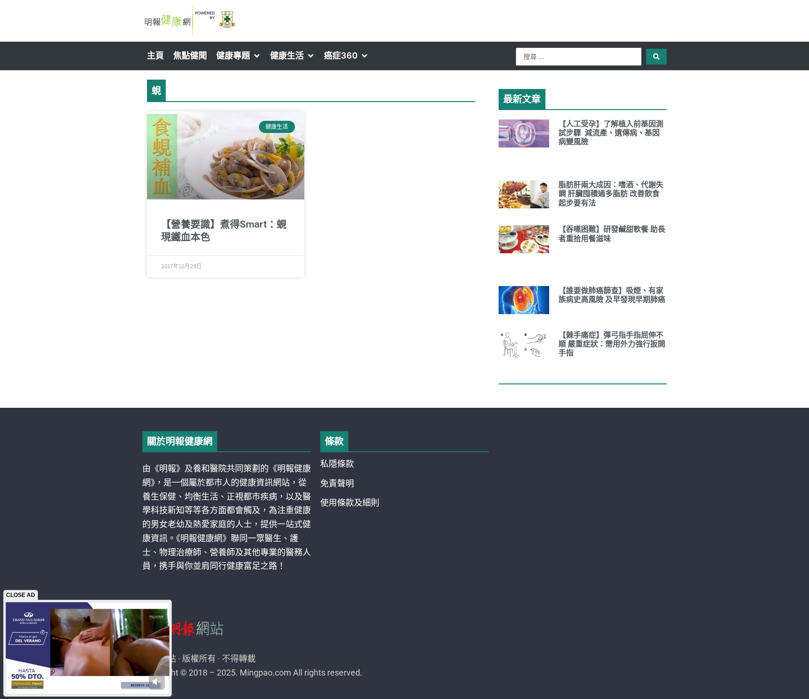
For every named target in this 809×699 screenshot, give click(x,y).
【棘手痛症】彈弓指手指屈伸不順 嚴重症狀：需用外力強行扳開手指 (612, 344)
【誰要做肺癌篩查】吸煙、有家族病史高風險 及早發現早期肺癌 (612, 295)
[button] (238, 55)
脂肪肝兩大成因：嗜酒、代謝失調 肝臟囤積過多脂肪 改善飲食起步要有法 (611, 193)
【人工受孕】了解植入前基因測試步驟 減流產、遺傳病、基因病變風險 (611, 132)
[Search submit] (656, 57)
